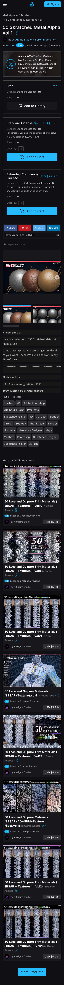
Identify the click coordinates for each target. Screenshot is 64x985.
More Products (32, 972)
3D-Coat (41, 416)
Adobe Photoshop (34, 403)
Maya (49, 430)
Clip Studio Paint (14, 409)
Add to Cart (35, 157)
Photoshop (23, 436)
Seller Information (45, 39)
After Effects (37, 423)
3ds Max (21, 423)
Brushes (10, 45)
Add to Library (35, 106)
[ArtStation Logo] (32, 4)
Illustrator (9, 430)
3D (31, 416)
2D (18, 403)
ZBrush (8, 423)
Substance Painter (15, 416)
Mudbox (9, 436)
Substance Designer (45, 436)
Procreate (33, 409)
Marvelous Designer (30, 430)
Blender (54, 416)
